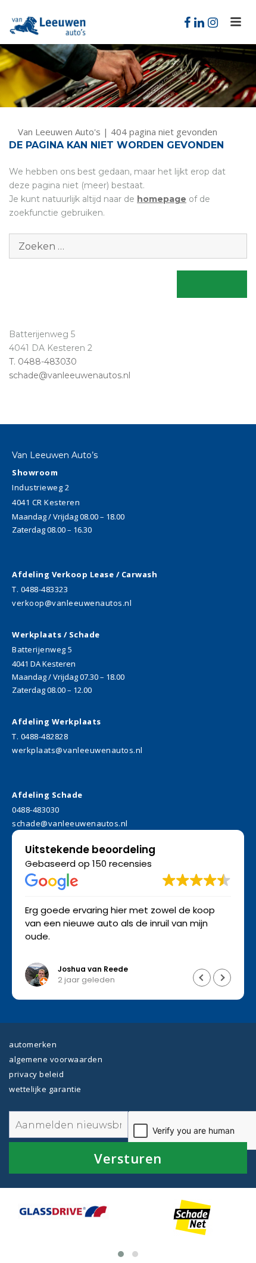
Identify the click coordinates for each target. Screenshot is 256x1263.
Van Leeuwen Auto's (60, 132)
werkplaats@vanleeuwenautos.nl (77, 750)
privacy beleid (36, 1074)
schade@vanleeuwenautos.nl (69, 375)
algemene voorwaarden (55, 1059)
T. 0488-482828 (40, 736)
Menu (235, 22)
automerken (33, 1044)
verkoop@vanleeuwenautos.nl (72, 603)
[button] (222, 978)
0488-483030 (36, 809)
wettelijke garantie (45, 1089)
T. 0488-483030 (43, 361)
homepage (161, 199)
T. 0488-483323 (40, 589)
